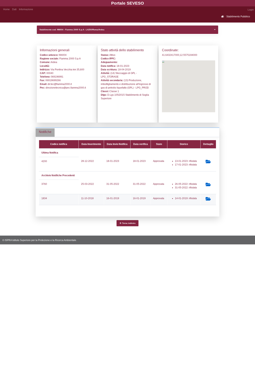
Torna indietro (128, 223)
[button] (14, 9)
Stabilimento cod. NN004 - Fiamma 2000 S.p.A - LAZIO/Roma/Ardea (71, 30)
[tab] (45, 132)
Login (251, 9)
